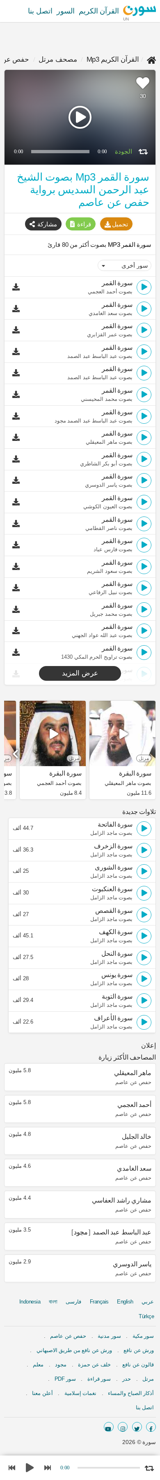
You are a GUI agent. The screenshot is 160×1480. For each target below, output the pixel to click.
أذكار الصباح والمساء (131, 1393)
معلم (38, 1365)
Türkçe (146, 1316)
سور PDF (65, 1379)
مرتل (148, 1379)
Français (99, 1302)
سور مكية (143, 1336)
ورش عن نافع (138, 1350)
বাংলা (53, 1302)
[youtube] (109, 1427)
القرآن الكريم (99, 11)
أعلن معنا (42, 1393)
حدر (126, 1379)
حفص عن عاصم (68, 1336)
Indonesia (30, 1302)
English (125, 1302)
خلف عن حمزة (94, 1365)
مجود (60, 1365)
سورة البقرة (135, 773)
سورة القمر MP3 (128, 244)
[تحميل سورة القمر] (18, 287)
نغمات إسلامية (80, 1393)
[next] (16, 751)
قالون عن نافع (138, 1365)
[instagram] (123, 1427)
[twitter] (137, 1427)
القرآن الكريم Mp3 (113, 59)
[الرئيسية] (151, 59)
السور (66, 11)
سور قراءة (99, 1379)
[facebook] (151, 1427)
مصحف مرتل (58, 59)
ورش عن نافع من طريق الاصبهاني (74, 1350)
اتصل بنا (40, 11)
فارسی (73, 1302)
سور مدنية (109, 1336)
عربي (148, 1302)
